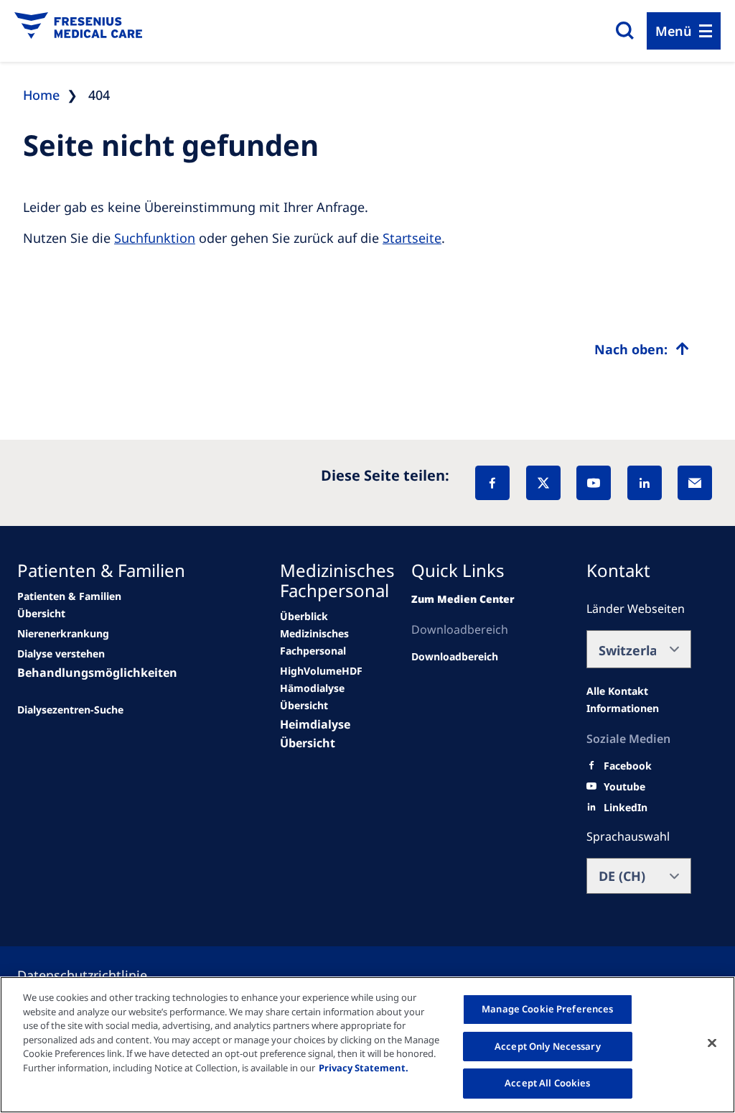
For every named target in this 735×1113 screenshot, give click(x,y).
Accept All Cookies (547, 1082)
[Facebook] (492, 483)
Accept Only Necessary (548, 1046)
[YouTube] (593, 483)
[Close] (712, 1043)
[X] (543, 483)
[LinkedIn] (644, 483)
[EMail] (695, 483)
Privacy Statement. (363, 1067)
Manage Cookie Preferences (547, 1008)
